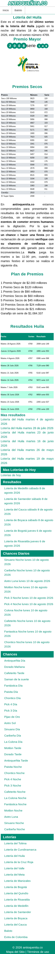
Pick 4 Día (10, 704)
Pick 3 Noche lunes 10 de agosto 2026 (28, 597)
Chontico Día (12, 698)
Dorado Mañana (14, 666)
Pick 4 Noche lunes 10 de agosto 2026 (28, 604)
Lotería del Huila (14, 855)
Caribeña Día (12, 735)
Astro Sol (10, 723)
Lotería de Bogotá (15, 887)
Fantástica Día (13, 685)
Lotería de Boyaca (15, 918)
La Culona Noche (15, 798)
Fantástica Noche (15, 804)
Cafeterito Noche (15, 791)
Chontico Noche (14, 773)
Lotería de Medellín (16, 905)
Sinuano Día (12, 729)
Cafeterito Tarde (14, 673)
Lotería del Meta (14, 874)
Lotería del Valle (14, 868)
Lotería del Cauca (15, 924)
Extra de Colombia (16, 937)
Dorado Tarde (13, 754)
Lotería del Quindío (16, 893)
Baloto (18, 10)
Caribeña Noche (14, 829)
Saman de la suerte (16, 679)
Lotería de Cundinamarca (20, 849)
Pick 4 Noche (12, 779)
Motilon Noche (13, 810)
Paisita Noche (13, 766)
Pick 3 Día (10, 710)
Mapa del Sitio (15, 951)
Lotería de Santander (17, 912)
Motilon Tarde (12, 748)
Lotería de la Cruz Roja (18, 862)
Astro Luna (11, 816)
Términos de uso (38, 951)
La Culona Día (13, 741)
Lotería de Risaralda (17, 899)
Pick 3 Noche (12, 785)
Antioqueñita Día (14, 660)
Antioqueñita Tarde (16, 760)
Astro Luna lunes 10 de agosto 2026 (27, 581)
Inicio (6, 10)
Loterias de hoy (11, 475)
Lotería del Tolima (15, 843)
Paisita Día (11, 691)
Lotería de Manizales (17, 880)
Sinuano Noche (14, 823)
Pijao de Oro (12, 716)
